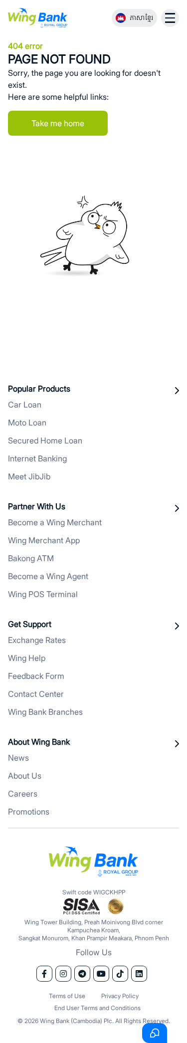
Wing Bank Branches (45, 712)
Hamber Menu (170, 18)
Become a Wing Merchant (55, 522)
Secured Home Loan (45, 440)
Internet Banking (37, 458)
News (18, 758)
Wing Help (26, 658)
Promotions (28, 812)
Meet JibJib (29, 476)
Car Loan (24, 405)
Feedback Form (36, 676)
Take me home (57, 123)
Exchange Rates (37, 640)
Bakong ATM (31, 558)
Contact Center (36, 694)
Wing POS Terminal (43, 594)
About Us (24, 776)
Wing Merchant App (44, 540)
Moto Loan (27, 422)
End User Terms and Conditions (97, 1008)
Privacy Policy (120, 996)
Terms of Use (67, 996)
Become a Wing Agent (48, 576)
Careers (22, 794)
